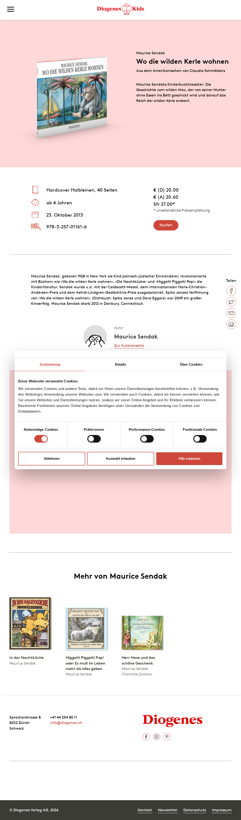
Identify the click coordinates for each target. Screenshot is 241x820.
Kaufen (166, 224)
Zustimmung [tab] (50, 364)
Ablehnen (52, 458)
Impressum (222, 809)
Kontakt (145, 809)
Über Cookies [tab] (191, 364)
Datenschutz (194, 809)
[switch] (94, 439)
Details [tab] (120, 364)
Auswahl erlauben (120, 458)
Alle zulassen (189, 458)
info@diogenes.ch (66, 722)
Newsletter (167, 809)
